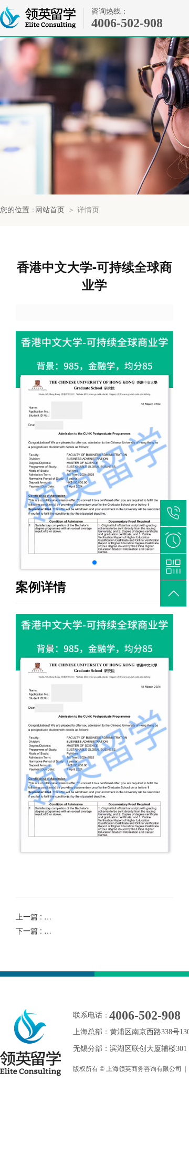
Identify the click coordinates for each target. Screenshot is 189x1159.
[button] (94, 562)
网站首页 (50, 210)
